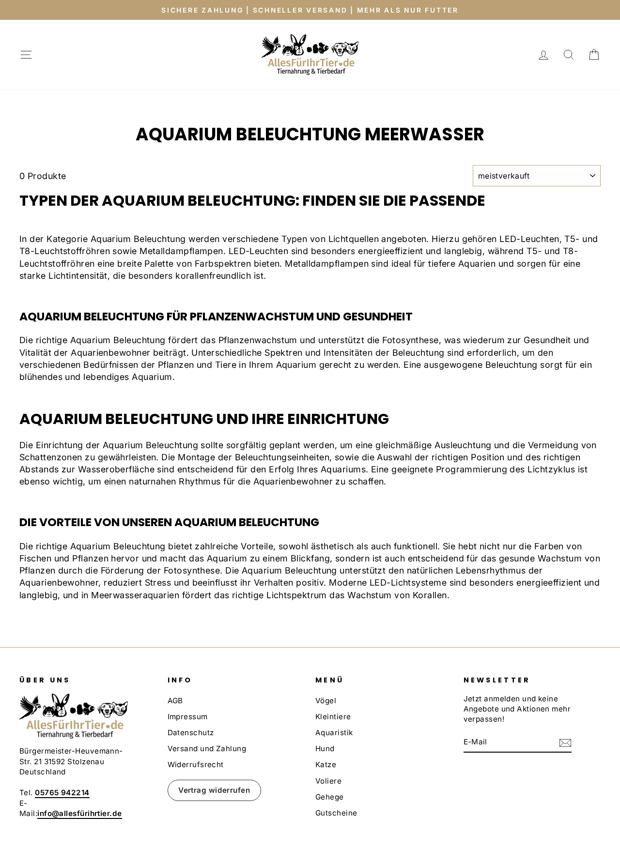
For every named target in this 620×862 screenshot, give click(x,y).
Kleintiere (333, 716)
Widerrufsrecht (196, 764)
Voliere (328, 781)
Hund (325, 748)
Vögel (325, 700)
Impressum (188, 716)
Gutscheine (336, 812)
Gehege (329, 797)
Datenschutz (191, 732)
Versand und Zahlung (207, 748)
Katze (325, 764)
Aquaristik (334, 732)
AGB (175, 700)
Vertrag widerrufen (214, 790)
